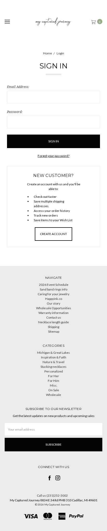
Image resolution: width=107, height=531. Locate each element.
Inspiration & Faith (53, 357)
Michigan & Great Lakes (53, 353)
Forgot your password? (53, 156)
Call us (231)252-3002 (52, 495)
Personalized (53, 371)
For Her (53, 376)
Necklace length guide (53, 322)
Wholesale (53, 395)
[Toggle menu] (7, 21)
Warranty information (53, 313)
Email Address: (18, 87)
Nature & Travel (53, 362)
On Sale (53, 390)
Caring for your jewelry (53, 294)
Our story (53, 303)
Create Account (53, 234)
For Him (53, 381)
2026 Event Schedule (53, 285)
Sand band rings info (53, 289)
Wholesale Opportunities (53, 308)
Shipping (53, 327)
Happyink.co (53, 299)
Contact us (53, 317)
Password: (14, 112)
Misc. (53, 385)
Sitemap (53, 331)
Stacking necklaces (53, 367)
